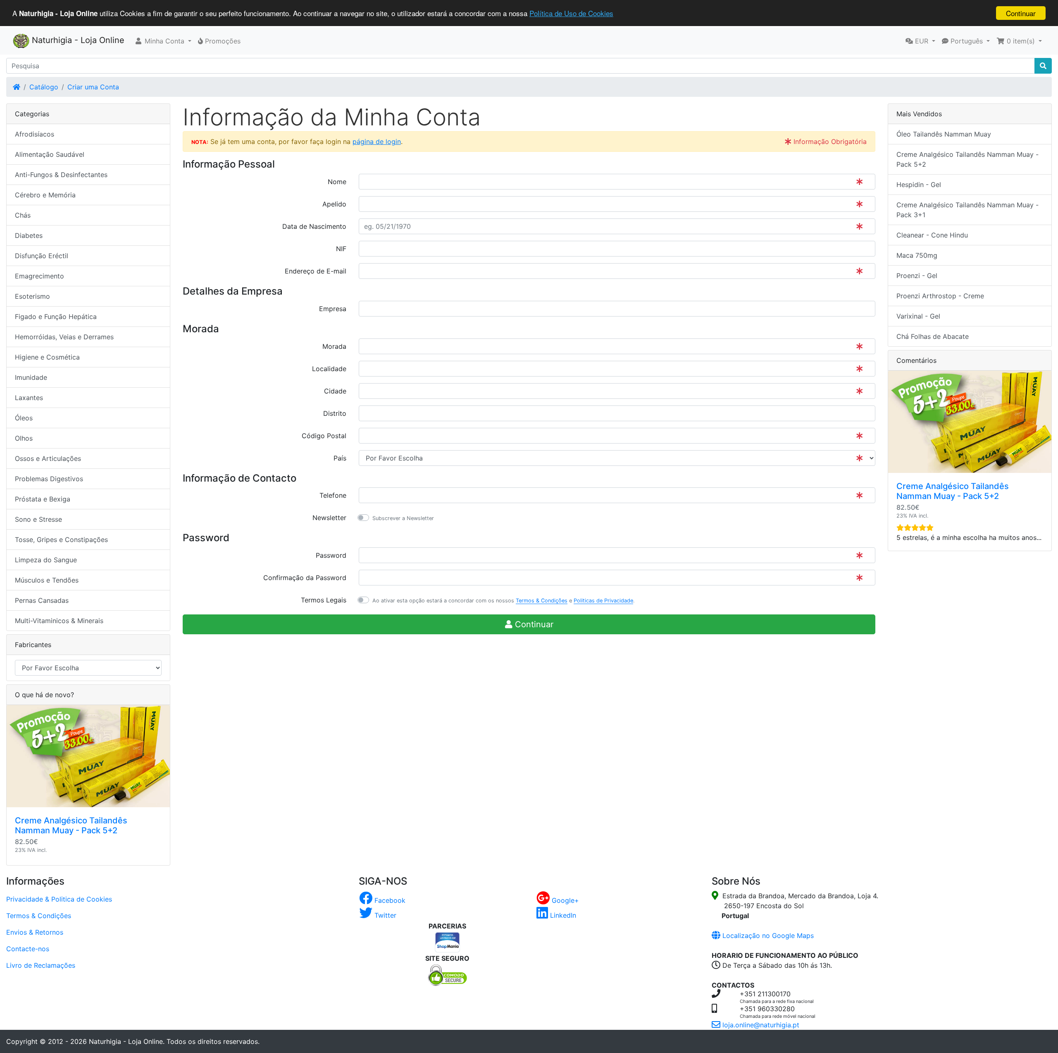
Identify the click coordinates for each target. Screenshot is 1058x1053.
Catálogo (43, 87)
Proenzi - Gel (916, 275)
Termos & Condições (38, 915)
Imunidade (31, 377)
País (340, 458)
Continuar (1021, 13)
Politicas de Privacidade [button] (603, 600)
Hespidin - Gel (918, 184)
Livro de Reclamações (40, 965)
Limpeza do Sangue (46, 560)
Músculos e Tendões (47, 580)
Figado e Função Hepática (56, 316)
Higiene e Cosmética (47, 357)
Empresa (332, 309)
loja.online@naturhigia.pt (759, 1025)
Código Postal (324, 436)
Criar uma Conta (93, 87)
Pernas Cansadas (42, 600)
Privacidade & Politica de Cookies (59, 899)
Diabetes (29, 235)
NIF (341, 249)
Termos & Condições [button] (541, 600)
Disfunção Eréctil (41, 256)
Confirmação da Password (304, 577)
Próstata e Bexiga (42, 499)
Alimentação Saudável (49, 154)
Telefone (332, 495)
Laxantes (29, 397)
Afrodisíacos (34, 134)
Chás (23, 215)
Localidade (329, 369)
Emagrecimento (39, 276)
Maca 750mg (916, 255)
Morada (334, 346)
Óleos (24, 418)
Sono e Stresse (38, 519)
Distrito (334, 413)
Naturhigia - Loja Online (76, 40)
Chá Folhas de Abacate (932, 336)
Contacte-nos (27, 949)
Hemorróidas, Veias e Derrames (64, 337)
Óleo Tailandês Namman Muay (943, 134)
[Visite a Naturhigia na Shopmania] (447, 941)
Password (331, 555)
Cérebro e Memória (45, 195)
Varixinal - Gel (918, 316)
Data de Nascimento (314, 226)
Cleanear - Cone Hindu (932, 235)
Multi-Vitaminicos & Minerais (59, 620)
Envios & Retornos (34, 932)
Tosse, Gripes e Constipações (61, 539)
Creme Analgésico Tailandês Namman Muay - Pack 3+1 (967, 210)
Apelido (334, 204)
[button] (163, 41)
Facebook (388, 900)
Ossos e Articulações (48, 458)
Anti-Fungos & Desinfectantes (61, 174)
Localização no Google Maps (767, 935)
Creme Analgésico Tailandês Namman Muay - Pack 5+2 (71, 825)
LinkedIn (562, 915)
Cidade (335, 391)
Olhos (24, 438)
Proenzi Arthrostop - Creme (940, 296)
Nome (337, 181)
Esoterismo (32, 296)
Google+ (564, 900)
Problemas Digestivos (49, 479)
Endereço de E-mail (315, 271)
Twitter (384, 915)
